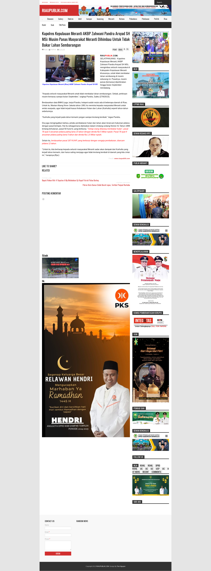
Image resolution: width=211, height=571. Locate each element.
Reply (46, 49)
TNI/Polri (62, 25)
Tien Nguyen (121, 566)
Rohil (44, 25)
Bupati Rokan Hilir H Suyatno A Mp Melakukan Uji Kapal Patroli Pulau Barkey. (70, 180)
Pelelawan (145, 18)
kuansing (100, 18)
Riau (165, 18)
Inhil (80, 18)
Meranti (111, 18)
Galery (60, 18)
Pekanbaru (133, 18)
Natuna (121, 18)
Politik (156, 18)
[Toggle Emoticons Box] (43, 199)
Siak (52, 25)
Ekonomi (50, 18)
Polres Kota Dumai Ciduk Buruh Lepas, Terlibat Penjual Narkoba (106, 185)
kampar (89, 18)
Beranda (45, 2)
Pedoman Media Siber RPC (69, 2)
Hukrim (70, 18)
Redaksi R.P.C (54, 2)
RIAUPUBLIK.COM (55, 10)
